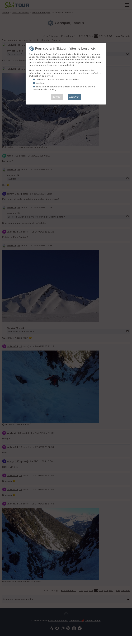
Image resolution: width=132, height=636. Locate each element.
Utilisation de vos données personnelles (57, 79)
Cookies (40, 83)
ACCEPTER (74, 97)
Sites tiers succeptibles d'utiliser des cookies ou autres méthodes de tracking (64, 88)
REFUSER (56, 97)
